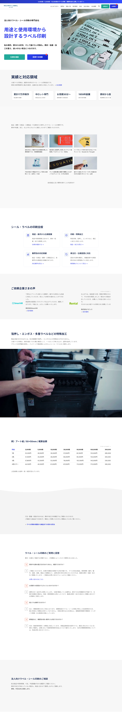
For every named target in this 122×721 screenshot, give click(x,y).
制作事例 (30, 311)
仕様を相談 (14, 57)
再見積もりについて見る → (79, 263)
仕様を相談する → (38, 244)
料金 (13, 449)
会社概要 (59, 85)
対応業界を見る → (38, 263)
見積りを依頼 (38, 57)
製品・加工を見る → (76, 244)
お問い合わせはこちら (36, 579)
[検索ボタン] (99, 6)
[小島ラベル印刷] (11, 6)
